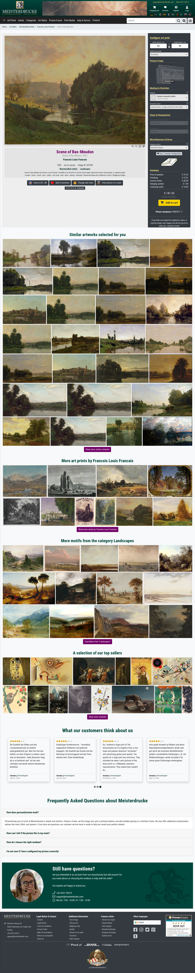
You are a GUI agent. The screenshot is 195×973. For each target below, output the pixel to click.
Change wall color (84, 182)
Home (4, 27)
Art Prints (11, 20)
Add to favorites (61, 182)
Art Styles (42, 20)
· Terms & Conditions (43, 926)
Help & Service (83, 20)
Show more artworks (97, 717)
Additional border (155, 51)
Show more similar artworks (97, 449)
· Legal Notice (41, 923)
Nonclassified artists (26, 27)
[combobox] (169, 54)
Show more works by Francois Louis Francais (97, 529)
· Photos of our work (76, 932)
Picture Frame (55, 20)
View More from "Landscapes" (97, 641)
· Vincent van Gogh (108, 920)
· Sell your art (73, 923)
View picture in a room (110, 182)
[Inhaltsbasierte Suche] (184, 20)
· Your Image (73, 920)
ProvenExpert (22, 776)
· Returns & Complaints (44, 936)
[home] (4, 20)
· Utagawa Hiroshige (108, 932)
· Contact (39, 920)
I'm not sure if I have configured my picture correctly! (32, 851)
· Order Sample (74, 939)
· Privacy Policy (41, 929)
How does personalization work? (22, 812)
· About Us (40, 939)
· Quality (72, 929)
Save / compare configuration (170, 154)
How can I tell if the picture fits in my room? (28, 833)
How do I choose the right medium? (23, 842)
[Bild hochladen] (190, 20)
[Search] (178, 20)
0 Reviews (80, 188)
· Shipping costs (74, 926)
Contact (96, 20)
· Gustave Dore (106, 936)
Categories (31, 20)
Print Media (69, 20)
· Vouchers (72, 936)
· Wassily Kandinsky (108, 929)
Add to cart (171, 202)
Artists (21, 20)
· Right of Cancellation (44, 932)
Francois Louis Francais (45, 27)
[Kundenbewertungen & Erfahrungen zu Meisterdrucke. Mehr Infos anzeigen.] (179, 925)
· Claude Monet (106, 923)
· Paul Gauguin (106, 926)
